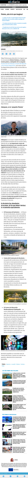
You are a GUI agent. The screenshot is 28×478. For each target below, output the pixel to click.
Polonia (18, 364)
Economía (7, 9)
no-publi (13, 364)
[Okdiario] (14, 1)
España (2, 9)
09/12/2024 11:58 (5, 51)
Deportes (13, 9)
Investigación (19, 9)
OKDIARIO (3, 49)
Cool (24, 9)
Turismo (22, 364)
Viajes (3, 366)
